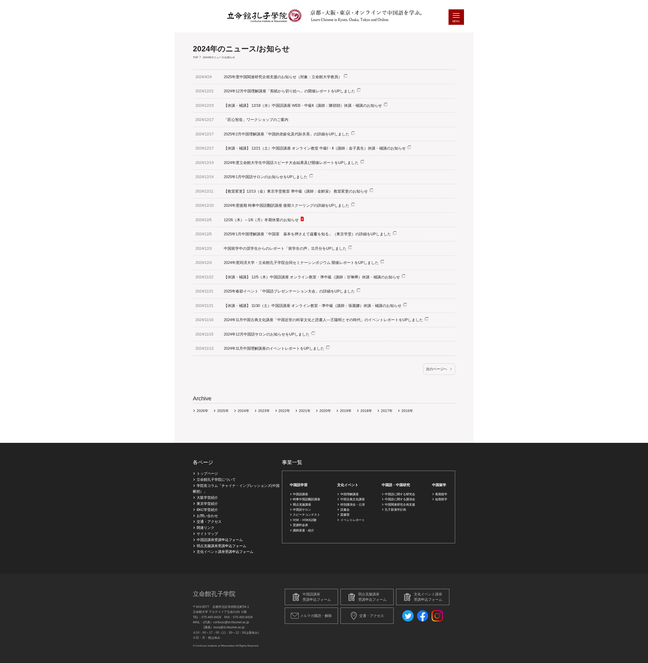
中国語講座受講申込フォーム (220, 540)
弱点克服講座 (302, 504)
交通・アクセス (209, 522)
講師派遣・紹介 (303, 530)
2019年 (346, 411)
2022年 (284, 411)
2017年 (387, 411)
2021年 (305, 411)
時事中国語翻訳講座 (306, 499)
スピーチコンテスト (306, 514)
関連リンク (205, 528)
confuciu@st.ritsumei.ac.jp (231, 622)
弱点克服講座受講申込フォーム (221, 546)
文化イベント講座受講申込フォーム (225, 552)
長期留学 (441, 494)
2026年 (202, 411)
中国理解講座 (349, 494)
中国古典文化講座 (352, 499)
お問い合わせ (207, 516)
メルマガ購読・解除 (316, 616)
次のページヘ (436, 369)
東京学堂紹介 (207, 504)
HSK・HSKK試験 (305, 520)
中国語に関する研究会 (400, 494)
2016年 (407, 411)
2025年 (223, 411)
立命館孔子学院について (216, 480)
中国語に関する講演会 (400, 499)
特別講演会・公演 (352, 504)
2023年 (264, 411)
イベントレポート (352, 520)
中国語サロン (302, 509)
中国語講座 (300, 494)
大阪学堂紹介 (207, 497)
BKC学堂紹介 (207, 510)
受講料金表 (300, 525)
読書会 (344, 509)
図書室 (344, 514)
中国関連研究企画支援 (400, 504)
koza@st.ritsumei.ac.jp (229, 627)
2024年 (243, 411)
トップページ (207, 473)
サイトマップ (207, 534)
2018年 (366, 411)
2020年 (325, 411)
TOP (195, 57)
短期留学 (441, 499)
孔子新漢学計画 (395, 509)
